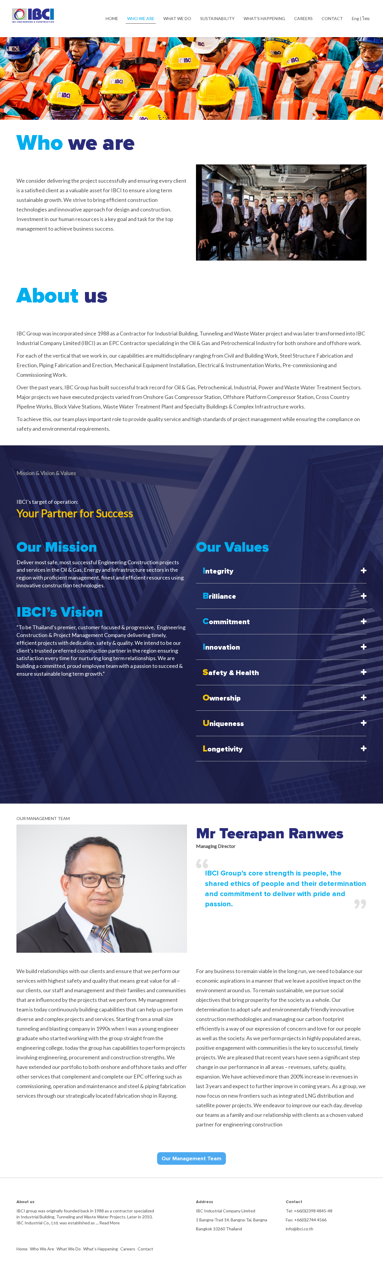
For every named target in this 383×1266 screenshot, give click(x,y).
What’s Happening (100, 1248)
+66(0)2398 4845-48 (313, 1210)
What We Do (69, 1248)
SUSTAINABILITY (217, 18)
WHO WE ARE (140, 18)
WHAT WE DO (177, 18)
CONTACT (332, 18)
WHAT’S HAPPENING (264, 18)
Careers (127, 1248)
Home (22, 1248)
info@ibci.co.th (299, 1228)
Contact (145, 1248)
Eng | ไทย (361, 18)
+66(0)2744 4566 (310, 1219)
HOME (112, 18)
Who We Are (42, 1248)
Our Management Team (191, 1158)
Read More (109, 1222)
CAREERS (303, 18)
